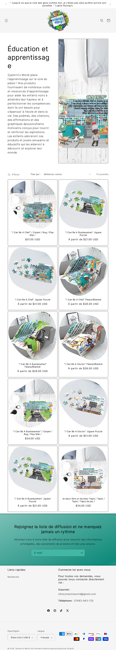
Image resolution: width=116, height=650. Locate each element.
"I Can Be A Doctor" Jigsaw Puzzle (83, 431)
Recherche (13, 577)
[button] (6, 20)
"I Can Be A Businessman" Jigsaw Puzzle (83, 233)
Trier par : (36, 174)
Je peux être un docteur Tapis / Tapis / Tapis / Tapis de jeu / (83, 500)
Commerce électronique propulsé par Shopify (54, 648)
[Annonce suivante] (110, 4)
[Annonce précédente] (6, 4)
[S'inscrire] (81, 553)
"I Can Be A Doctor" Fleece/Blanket (83, 364)
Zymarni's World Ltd (24, 648)
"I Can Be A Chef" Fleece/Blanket (83, 299)
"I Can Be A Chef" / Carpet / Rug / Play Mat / (32, 233)
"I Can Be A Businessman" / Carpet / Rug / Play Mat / (32, 432)
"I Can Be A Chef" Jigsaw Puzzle (32, 299)
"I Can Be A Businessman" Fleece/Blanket (33, 365)
